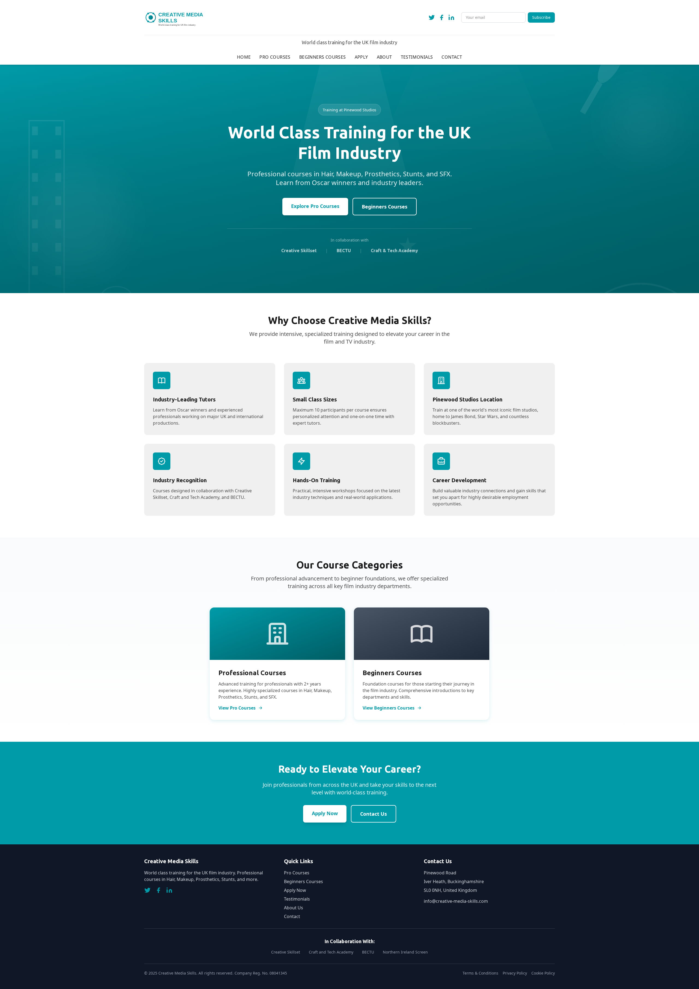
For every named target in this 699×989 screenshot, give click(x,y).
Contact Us (373, 814)
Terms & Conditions (480, 973)
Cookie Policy (543, 973)
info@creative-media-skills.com (456, 901)
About (384, 57)
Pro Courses (274, 57)
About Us (293, 908)
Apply (361, 57)
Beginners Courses (322, 57)
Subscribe (541, 17)
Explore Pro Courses (315, 206)
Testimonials (417, 57)
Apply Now (325, 813)
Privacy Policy (515, 973)
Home (244, 57)
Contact (452, 57)
